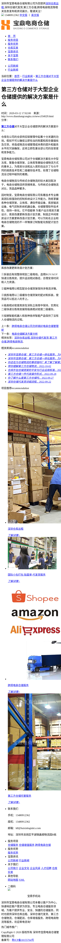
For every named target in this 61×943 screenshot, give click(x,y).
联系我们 (13, 59)
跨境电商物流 (15, 341)
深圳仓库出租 (22, 337)
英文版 (35, 15)
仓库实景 (13, 47)
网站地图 (13, 880)
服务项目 (13, 40)
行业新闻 (13, 69)
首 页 (12, 36)
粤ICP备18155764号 (23, 940)
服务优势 (13, 44)
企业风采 (35, 868)
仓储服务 (13, 845)
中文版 (23, 15)
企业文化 (24, 868)
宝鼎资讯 (13, 51)
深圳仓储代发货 (40, 337)
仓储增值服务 (26, 845)
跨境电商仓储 (43, 845)
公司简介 (13, 868)
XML (22, 880)
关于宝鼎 (13, 55)
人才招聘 (46, 868)
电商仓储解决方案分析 (25, 333)
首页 (17, 76)
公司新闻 (13, 65)
